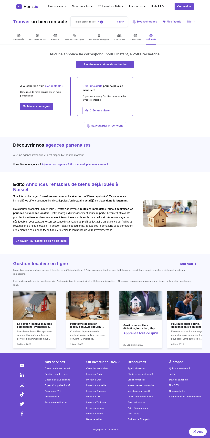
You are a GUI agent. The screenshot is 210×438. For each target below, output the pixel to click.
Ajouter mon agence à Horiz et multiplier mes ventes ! (75, 164)
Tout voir (186, 264)
